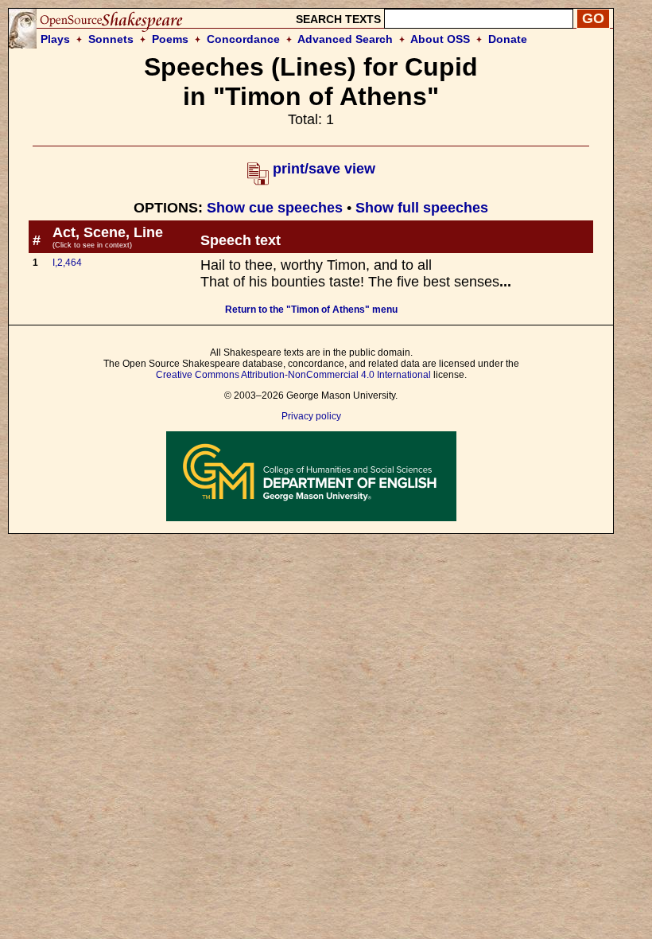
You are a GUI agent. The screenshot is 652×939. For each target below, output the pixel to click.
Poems (170, 39)
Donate (507, 39)
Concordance (243, 39)
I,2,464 (67, 262)
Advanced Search (345, 39)
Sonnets (111, 39)
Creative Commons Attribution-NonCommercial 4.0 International (293, 374)
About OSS (440, 39)
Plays (55, 39)
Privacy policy (311, 416)
